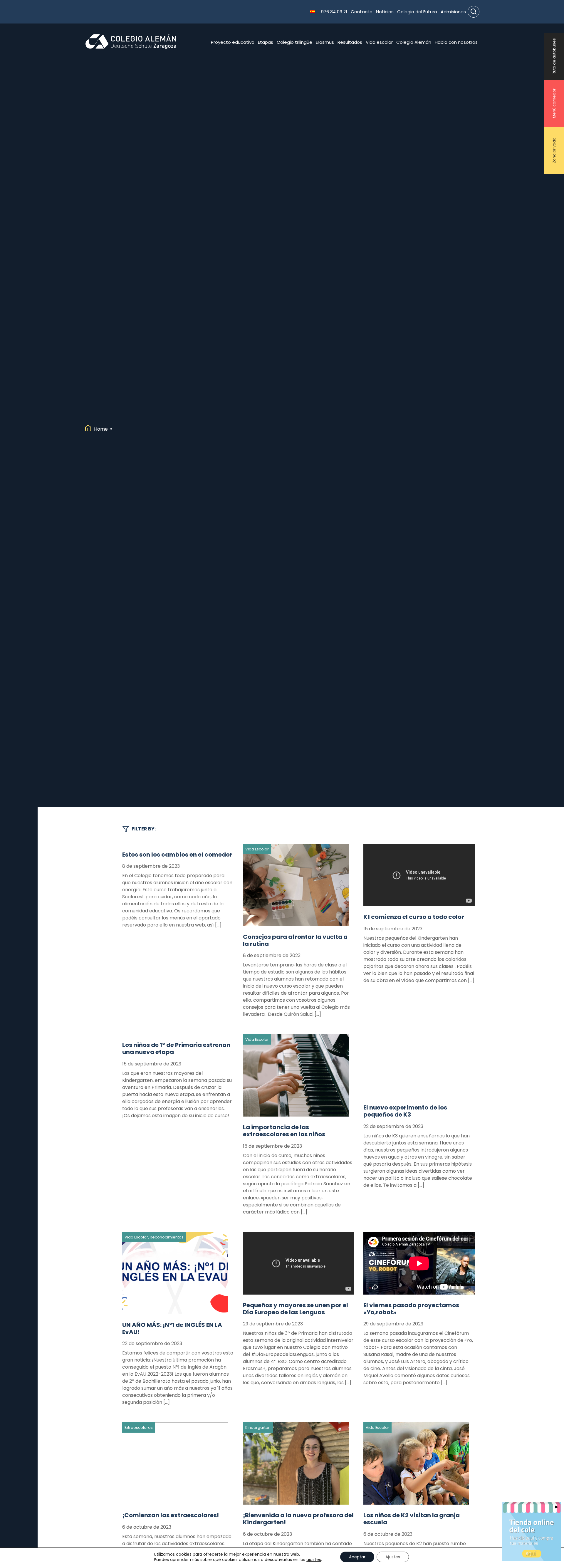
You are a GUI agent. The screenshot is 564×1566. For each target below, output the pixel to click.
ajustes (313, 1559)
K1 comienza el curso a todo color (413, 917)
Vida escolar (379, 42)
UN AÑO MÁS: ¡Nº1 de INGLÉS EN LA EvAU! (172, 1328)
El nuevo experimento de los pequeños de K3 (405, 1111)
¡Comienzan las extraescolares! (170, 1515)
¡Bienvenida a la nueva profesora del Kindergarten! (298, 1518)
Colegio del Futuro (417, 12)
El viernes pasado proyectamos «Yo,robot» (411, 1308)
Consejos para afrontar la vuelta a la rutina (295, 940)
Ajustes (392, 1557)
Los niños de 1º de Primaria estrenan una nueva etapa (176, 1048)
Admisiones (453, 12)
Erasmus (325, 42)
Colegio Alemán (413, 42)
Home (101, 429)
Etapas (265, 42)
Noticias (385, 12)
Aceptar (357, 1557)
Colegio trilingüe (294, 42)
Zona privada (554, 150)
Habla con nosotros (456, 42)
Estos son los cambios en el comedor (177, 854)
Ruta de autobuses (554, 56)
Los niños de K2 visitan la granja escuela (411, 1518)
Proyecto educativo (232, 42)
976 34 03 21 (334, 12)
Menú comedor (554, 103)
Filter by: (144, 828)
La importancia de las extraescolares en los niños (284, 1130)
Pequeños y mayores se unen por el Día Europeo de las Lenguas (295, 1308)
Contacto (361, 12)
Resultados (350, 42)
